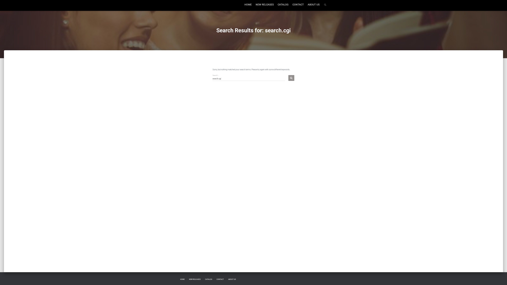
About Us (314, 4)
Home (248, 4)
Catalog (283, 4)
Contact (298, 4)
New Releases (265, 4)
